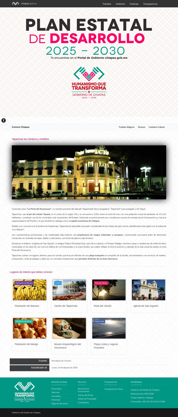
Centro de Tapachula (65, 306)
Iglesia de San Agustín (146, 306)
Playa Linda (99, 321)
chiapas (29, 3)
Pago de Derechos (59, 403)
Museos (141, 127)
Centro (57, 283)
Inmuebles (56, 396)
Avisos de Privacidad (87, 399)
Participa (134, 4)
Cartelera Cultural (157, 127)
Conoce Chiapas (20, 127)
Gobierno (120, 4)
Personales (56, 389)
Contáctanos (83, 402)
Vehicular (55, 392)
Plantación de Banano (24, 283)
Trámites (107, 4)
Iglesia (137, 283)
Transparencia (150, 4)
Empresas (55, 400)
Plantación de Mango (24, 321)
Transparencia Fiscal (113, 389)
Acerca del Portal (85, 395)
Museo (57, 321)
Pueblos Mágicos (127, 127)
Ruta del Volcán (101, 283)
